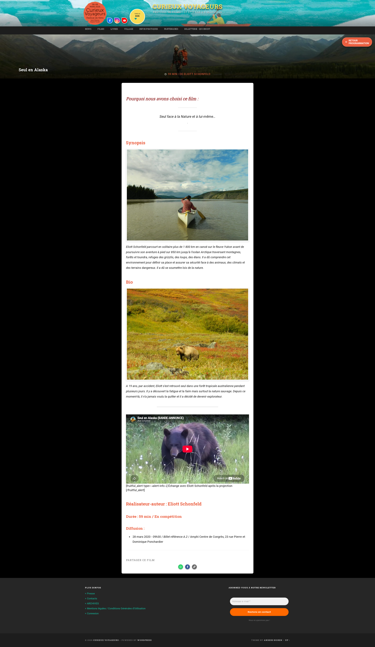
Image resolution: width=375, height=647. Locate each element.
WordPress (144, 640)
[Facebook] (110, 20)
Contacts (92, 598)
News (88, 29)
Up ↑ (287, 640)
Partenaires (171, 29)
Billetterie (190, 29)
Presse (91, 593)
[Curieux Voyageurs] (95, 13)
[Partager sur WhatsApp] (180, 566)
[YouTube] (124, 20)
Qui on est (204, 29)
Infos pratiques (148, 29)
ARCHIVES (93, 603)
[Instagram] (117, 20)
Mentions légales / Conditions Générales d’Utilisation (116, 608)
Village (128, 29)
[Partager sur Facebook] (187, 566)
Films (100, 29)
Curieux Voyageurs (187, 7)
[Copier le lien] (194, 566)
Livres (114, 29)
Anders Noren (273, 640)
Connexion (93, 613)
